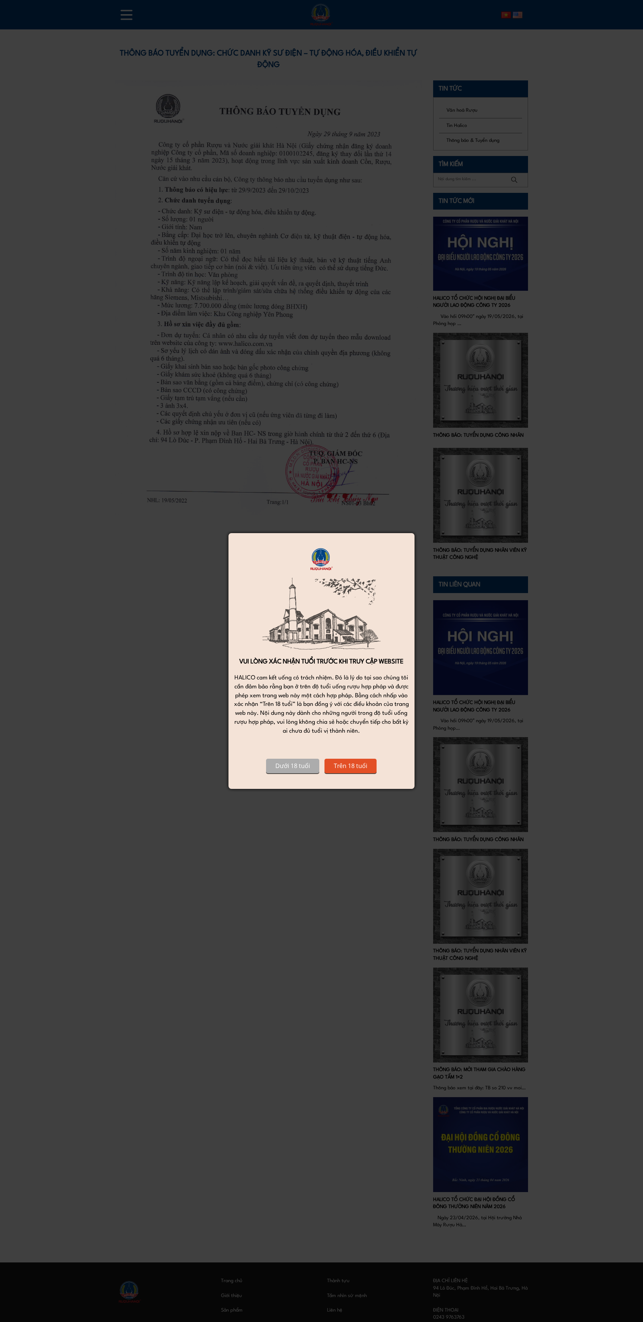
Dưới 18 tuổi (292, 766)
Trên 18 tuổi (350, 766)
